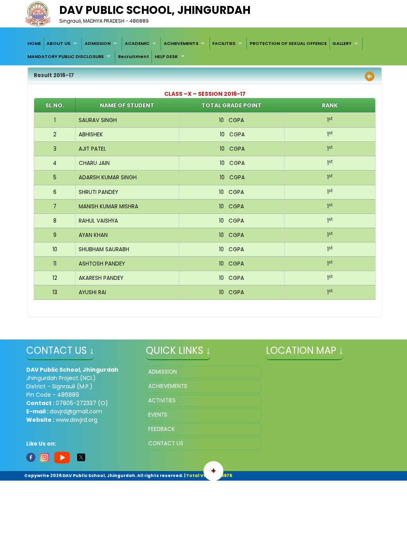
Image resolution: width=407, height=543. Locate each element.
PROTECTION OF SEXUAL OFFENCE (288, 43)
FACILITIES (223, 43)
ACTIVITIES (162, 400)
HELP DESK (166, 56)
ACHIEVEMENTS (181, 43)
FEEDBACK (161, 429)
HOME (34, 43)
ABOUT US (58, 43)
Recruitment (133, 56)
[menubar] (203, 50)
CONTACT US (165, 443)
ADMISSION (97, 43)
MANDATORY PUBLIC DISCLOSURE (65, 56)
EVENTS (157, 415)
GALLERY (341, 43)
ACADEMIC (137, 43)
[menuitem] (34, 43)
